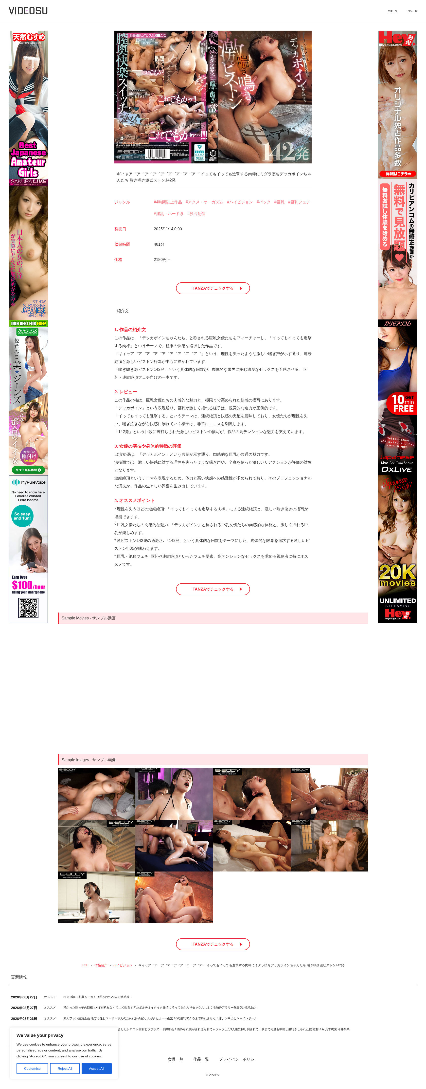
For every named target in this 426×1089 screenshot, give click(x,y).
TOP (85, 965)
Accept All (96, 1068)
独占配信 (197, 214)
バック (265, 202)
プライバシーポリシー (238, 1059)
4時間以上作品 (169, 202)
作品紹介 (100, 965)
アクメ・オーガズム (205, 202)
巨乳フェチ (300, 202)
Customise (32, 1068)
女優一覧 (393, 11)
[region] (64, 1053)
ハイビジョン (241, 202)
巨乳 (280, 202)
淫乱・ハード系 (170, 214)
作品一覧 (412, 11)
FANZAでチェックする (213, 288)
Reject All (65, 1068)
